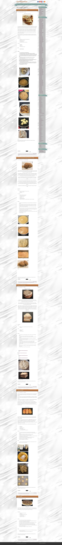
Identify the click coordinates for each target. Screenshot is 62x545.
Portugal (40, 127)
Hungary (40, 112)
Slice (25, 498)
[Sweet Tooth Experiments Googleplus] (39, 1)
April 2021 (41, 22)
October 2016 (41, 62)
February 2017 (41, 58)
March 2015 (41, 79)
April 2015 (41, 78)
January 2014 (41, 92)
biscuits (20, 493)
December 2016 (41, 60)
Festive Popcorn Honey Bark (22, 10)
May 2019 (41, 34)
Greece (40, 111)
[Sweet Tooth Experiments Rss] (44, 1)
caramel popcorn (20, 282)
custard (23, 282)
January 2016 (41, 70)
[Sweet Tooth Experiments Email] (43, 1)
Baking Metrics (26, 4)
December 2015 (41, 71)
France (40, 108)
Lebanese (41, 119)
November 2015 (41, 72)
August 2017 (41, 53)
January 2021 (41, 24)
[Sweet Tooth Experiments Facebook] (38, 1)
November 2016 (41, 61)
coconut (23, 154)
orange (35, 154)
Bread (40, 101)
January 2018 (41, 48)
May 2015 (41, 77)
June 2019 (41, 33)
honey (33, 154)
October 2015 (41, 73)
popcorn (28, 282)
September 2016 (41, 63)
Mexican (40, 121)
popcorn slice (30, 419)
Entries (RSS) (41, 150)
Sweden (40, 133)
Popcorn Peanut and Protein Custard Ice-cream (25, 157)
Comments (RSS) (42, 151)
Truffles (40, 138)
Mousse (40, 123)
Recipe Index (21, 4)
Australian (41, 98)
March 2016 (41, 68)
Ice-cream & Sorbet (42, 113)
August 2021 (41, 21)
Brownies (41, 102)
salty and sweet (27, 493)
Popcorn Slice (19, 496)
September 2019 (41, 32)
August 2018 (41, 42)
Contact (40, 4)
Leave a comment (34, 153)
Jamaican (41, 118)
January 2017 (41, 59)
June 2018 (41, 44)
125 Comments (34, 539)
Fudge (40, 109)
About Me (19, 4)
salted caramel (31, 387)
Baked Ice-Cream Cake (21, 285)
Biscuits (25, 392)
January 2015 (41, 81)
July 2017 (41, 54)
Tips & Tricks (29, 4)
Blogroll (40, 10)
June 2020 (41, 30)
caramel (22, 154)
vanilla (33, 282)
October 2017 (41, 51)
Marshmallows (41, 120)
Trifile (40, 137)
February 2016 (41, 69)
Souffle (40, 132)
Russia (40, 130)
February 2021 (41, 23)
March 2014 (41, 90)
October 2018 (41, 40)
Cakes (24, 287)
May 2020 (41, 31)
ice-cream (27, 387)
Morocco (41, 122)
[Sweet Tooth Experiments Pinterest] (41, 1)
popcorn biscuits (24, 493)
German (40, 110)
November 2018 (41, 39)
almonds (20, 154)
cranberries (26, 154)
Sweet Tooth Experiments (21, 1)
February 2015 (41, 80)
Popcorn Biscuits (20, 390)
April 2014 (41, 89)
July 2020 (41, 29)
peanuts (26, 282)
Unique (40, 141)
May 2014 (41, 88)
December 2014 (41, 82)
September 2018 (41, 41)
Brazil (40, 100)
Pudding (40, 128)
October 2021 (41, 19)
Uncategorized (41, 140)
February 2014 (41, 91)
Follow (19, 490)
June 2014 (41, 87)
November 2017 (41, 50)
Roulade (40, 129)
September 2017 (41, 52)
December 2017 (41, 49)
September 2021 (41, 20)
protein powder (30, 282)
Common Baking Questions (35, 4)
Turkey (40, 139)
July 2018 (41, 43)
